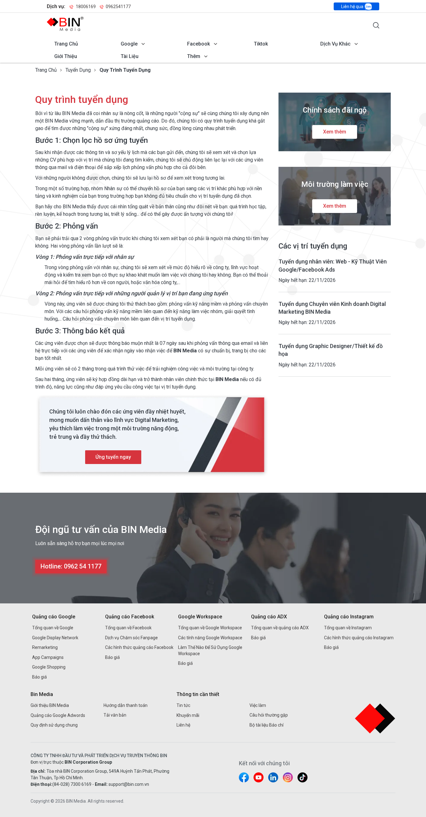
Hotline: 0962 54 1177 (71, 566)
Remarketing (45, 647)
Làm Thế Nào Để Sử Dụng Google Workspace (210, 650)
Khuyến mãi (188, 715)
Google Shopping (48, 667)
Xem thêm (334, 132)
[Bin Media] (65, 24)
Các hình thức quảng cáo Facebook (139, 647)
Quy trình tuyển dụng (125, 70)
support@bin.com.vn (129, 784)
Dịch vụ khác (335, 44)
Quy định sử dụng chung (54, 725)
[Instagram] (288, 777)
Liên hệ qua (352, 6)
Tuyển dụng (78, 70)
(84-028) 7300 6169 (71, 784)
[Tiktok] (302, 777)
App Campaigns (48, 657)
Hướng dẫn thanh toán (126, 705)
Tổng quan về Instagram (348, 627)
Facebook (198, 44)
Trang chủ (66, 44)
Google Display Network (55, 637)
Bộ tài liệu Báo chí (266, 725)
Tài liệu (129, 56)
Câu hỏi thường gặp (268, 715)
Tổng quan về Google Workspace (210, 627)
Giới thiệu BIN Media (50, 705)
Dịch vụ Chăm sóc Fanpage (131, 637)
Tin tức (183, 705)
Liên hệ (183, 725)
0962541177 (118, 6)
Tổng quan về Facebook (128, 627)
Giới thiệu (65, 56)
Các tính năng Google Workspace (210, 637)
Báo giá (39, 676)
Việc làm (257, 705)
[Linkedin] (273, 777)
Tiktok (261, 44)
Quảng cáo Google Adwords (58, 715)
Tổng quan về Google (52, 627)
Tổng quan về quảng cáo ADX (280, 627)
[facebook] (244, 777)
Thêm (193, 56)
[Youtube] (259, 777)
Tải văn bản (115, 715)
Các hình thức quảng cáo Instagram (359, 637)
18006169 (86, 6)
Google (129, 44)
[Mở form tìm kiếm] (376, 25)
